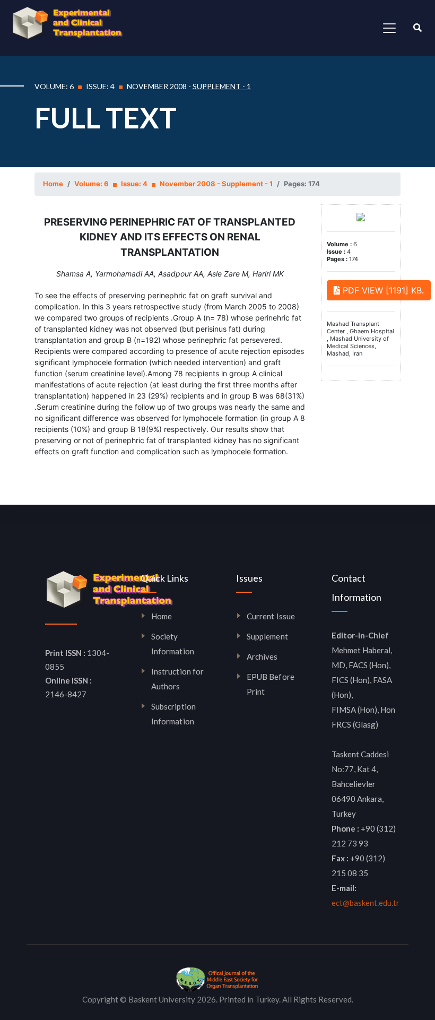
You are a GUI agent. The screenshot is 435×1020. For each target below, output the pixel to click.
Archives (262, 656)
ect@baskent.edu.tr (365, 902)
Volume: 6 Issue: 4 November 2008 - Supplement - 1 (173, 183)
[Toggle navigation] (389, 28)
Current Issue (271, 616)
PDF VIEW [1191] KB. (382, 290)
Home (53, 183)
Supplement (267, 636)
